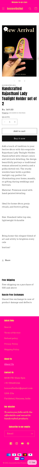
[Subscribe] (32, 434)
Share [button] (8, 260)
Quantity (6, 117)
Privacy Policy (11, 344)
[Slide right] (24, 81)
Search (7, 327)
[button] (3, 8)
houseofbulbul (14, 463)
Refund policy (11, 338)
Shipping (5, 113)
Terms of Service (12, 333)
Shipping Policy (11, 349)
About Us (9, 364)
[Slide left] (14, 81)
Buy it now (19, 138)
